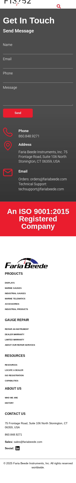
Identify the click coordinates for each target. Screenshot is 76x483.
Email (7, 59)
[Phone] (8, 132)
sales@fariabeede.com (28, 441)
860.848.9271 (13, 434)
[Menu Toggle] (68, 6)
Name (7, 45)
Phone (8, 73)
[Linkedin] (17, 448)
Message (10, 87)
